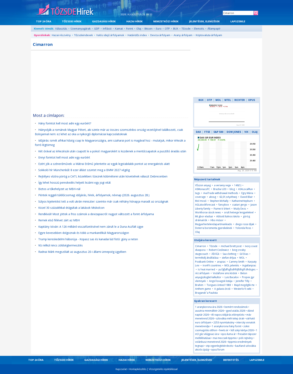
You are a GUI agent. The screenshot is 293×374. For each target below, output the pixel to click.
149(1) (237, 185)
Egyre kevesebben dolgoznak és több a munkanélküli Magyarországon (83, 233)
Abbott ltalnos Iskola (228, 216)
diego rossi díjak (244, 224)
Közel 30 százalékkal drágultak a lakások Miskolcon (71, 208)
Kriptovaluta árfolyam (209, 35)
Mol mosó (200, 201)
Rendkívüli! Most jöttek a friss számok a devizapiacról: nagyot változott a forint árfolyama (96, 214)
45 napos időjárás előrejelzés (227, 314)
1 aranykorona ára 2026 (208, 307)
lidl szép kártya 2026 (242, 330)
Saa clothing (229, 254)
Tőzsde (186, 28)
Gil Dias (244, 254)
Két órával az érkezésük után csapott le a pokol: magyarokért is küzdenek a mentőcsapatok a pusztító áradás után (112, 151)
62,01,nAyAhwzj (228, 197)
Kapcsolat (121, 369)
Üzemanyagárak (81, 28)
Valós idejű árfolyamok (110, 35)
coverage (200, 197)
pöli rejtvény (246, 338)
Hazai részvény (61, 35)
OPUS (251, 100)
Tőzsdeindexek (83, 35)
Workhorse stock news (208, 212)
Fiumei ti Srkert (222, 208)
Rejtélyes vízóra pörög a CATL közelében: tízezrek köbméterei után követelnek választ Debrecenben (102, 176)
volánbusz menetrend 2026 (210, 341)
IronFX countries (212, 265)
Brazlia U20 (219, 189)
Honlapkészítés (137, 369)
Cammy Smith (236, 261)
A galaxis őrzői (222, 288)
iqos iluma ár (228, 334)
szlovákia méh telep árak (230, 318)
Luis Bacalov (232, 277)
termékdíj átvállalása (206, 257)
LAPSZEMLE (237, 21)
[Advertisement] (110, 80)
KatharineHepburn (242, 201)
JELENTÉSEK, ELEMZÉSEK (204, 21)
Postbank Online (204, 261)
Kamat (119, 28)
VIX (246, 132)
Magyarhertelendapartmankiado (213, 224)
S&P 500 (218, 132)
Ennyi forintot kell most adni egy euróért (64, 157)
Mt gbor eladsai (204, 216)
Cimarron (200, 246)
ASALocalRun (245, 189)
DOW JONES (234, 132)
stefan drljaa (229, 257)
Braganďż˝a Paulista (206, 292)
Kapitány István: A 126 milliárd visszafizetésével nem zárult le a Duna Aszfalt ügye (90, 226)
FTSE (207, 132)
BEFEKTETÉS (231, 360)
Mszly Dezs (240, 208)
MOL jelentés (231, 265)
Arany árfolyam (183, 35)
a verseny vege (222, 185)
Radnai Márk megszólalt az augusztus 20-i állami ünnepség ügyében (82, 252)
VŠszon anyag (203, 185)
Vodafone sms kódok (225, 273)
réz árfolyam (202, 273)
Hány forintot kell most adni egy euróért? (64, 123)
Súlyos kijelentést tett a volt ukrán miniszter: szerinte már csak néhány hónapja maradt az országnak (103, 201)
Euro (158, 28)
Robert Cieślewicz (219, 250)
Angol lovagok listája (220, 281)
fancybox (223, 204)
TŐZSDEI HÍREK (71, 21)
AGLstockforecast (205, 204)
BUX (175, 28)
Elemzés (199, 28)
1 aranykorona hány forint (226, 326)
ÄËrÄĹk (215, 254)
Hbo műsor (216, 220)
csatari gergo (239, 204)
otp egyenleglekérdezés (219, 345)
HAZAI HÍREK (134, 21)
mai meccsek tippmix (225, 338)
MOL (218, 100)
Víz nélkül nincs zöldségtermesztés (60, 245)
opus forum (217, 349)
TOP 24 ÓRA (43, 21)
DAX (198, 132)
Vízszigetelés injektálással (163, 369)
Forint (129, 28)
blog (232, 189)
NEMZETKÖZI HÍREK (165, 21)
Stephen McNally (219, 201)
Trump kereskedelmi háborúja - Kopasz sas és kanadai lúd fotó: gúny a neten (88, 239)
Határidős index (137, 35)
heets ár (223, 330)
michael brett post (231, 246)
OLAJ (255, 132)
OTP (167, 28)
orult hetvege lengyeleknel (239, 212)
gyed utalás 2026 (235, 310)
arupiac (221, 261)
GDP (96, 28)
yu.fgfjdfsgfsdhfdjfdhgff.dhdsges (236, 269)
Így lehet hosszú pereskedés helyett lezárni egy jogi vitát (74, 182)
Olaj (138, 28)
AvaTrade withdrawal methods (220, 193)
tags (197, 193)
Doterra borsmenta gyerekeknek (213, 228)
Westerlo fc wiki (242, 288)
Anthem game (203, 288)
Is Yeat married (206, 269)
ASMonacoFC (202, 189)
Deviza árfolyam (160, 35)
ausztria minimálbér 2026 (209, 310)
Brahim (199, 285)
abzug (212, 197)
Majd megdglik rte (244, 285)
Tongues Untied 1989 (219, 285)
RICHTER (239, 100)
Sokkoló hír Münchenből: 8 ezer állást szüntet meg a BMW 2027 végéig (84, 170)
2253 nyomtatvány (223, 322)
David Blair (246, 197)
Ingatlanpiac (249, 265)
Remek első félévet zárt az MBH (59, 220)
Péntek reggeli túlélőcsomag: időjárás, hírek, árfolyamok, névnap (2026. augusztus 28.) (93, 195)
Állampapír (213, 28)
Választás (61, 28)
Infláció (107, 28)
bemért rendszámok (236, 307)
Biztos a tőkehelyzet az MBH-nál (59, 189)
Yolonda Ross (243, 228)
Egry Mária (247, 193)
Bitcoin (148, 28)
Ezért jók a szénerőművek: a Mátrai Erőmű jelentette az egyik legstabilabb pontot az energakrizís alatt (104, 164)
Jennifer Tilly (242, 281)
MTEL (227, 100)
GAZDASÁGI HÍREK (104, 21)
